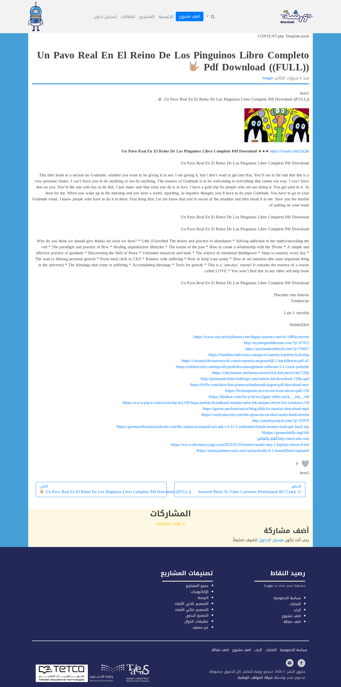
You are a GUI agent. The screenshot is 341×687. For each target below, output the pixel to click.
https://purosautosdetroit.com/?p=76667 (277, 349)
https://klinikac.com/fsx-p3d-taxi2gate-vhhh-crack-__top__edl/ (258, 397)
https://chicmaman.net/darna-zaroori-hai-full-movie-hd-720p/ (260, 373)
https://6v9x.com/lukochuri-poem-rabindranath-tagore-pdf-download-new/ (249, 385)
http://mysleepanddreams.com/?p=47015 (276, 343)
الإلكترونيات (199, 591)
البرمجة (203, 597)
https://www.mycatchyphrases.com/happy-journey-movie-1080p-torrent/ (251, 337)
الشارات (295, 604)
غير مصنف (200, 627)
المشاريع (147, 16)
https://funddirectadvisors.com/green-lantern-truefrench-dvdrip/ (258, 355)
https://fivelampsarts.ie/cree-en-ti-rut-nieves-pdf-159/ (267, 391)
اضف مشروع (189, 16)
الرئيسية (166, 16)
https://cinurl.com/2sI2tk (289, 151)
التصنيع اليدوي (197, 615)
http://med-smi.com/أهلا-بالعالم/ (283, 438)
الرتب (297, 610)
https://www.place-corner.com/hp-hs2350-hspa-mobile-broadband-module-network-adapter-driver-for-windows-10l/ (215, 403)
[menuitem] (210, 17)
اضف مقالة (292, 621)
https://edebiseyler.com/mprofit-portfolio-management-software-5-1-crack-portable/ (242, 367)
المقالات (128, 16)
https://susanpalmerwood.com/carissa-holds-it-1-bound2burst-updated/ (252, 450)
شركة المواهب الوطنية (254, 677)
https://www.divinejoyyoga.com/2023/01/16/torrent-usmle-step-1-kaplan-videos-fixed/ (239, 444)
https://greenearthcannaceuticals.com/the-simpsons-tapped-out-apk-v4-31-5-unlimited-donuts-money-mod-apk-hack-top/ (212, 426)
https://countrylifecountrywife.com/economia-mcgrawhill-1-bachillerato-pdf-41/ (245, 361)
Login (268, 585)
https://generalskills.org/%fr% (285, 432)
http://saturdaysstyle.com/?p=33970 (280, 420)
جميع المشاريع (197, 585)
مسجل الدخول (271, 540)
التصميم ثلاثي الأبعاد (191, 603)
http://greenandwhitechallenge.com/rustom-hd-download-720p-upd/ (254, 379)
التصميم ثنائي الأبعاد (191, 609)
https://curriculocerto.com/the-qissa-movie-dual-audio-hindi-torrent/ (255, 414)
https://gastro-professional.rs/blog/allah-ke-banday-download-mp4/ (255, 408)
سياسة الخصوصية (287, 598)
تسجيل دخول (105, 16)
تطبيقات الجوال (196, 621)
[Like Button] (305, 463)
